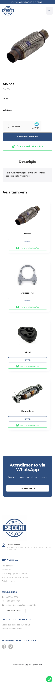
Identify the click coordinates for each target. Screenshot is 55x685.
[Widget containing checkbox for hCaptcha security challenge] (22, 126)
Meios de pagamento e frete (15, 573)
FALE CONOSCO (13, 611)
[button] (49, 11)
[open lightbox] (27, 46)
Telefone (7, 110)
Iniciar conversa (27, 488)
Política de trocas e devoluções (15, 577)
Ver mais (27, 242)
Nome (6, 98)
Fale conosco (7, 566)
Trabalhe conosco (9, 581)
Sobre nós (6, 570)
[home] (8, 10)
